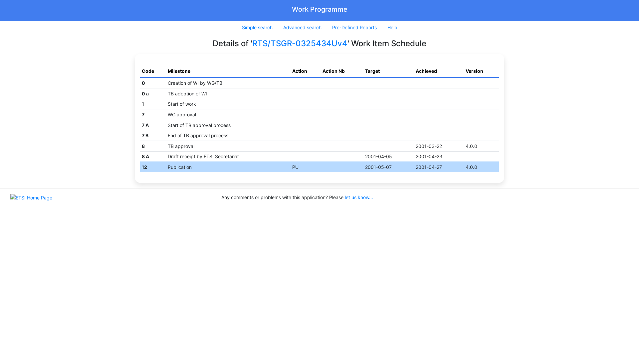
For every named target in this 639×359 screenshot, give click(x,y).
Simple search (257, 27)
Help (392, 27)
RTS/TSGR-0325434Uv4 (299, 43)
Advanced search (302, 27)
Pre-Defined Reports (354, 27)
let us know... (359, 197)
